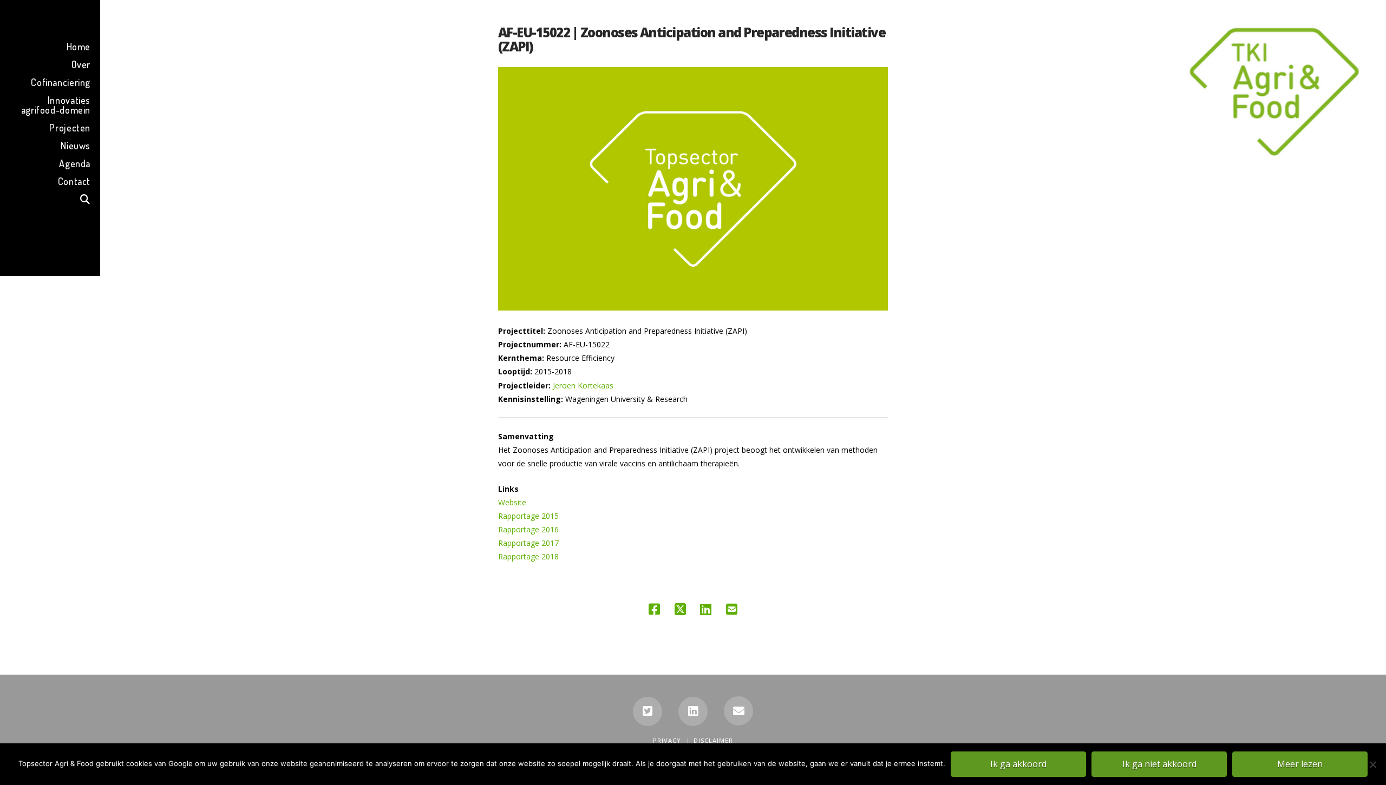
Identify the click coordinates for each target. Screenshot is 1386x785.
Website (512, 502)
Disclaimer (713, 740)
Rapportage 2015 (528, 516)
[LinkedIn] (693, 711)
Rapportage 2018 (528, 556)
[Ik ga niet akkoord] (1372, 764)
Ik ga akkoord (1018, 764)
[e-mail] (738, 710)
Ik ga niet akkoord (1159, 764)
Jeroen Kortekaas (583, 385)
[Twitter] (647, 711)
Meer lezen (1300, 764)
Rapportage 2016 (528, 529)
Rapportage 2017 (528, 543)
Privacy (667, 740)
